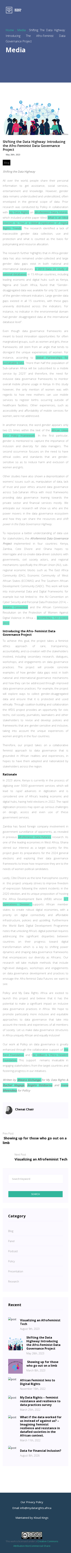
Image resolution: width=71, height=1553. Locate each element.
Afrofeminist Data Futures (51, 212)
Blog (6, 162)
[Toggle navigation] (63, 10)
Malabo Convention (15, 607)
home (10, 30)
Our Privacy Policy (32, 1502)
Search (35, 1194)
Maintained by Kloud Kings (31, 1517)
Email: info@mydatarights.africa (31, 1508)
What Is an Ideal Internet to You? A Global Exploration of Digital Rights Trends (35, 223)
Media (21, 30)
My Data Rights (19, 212)
